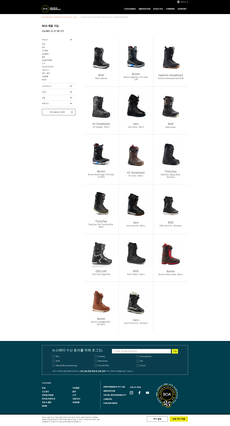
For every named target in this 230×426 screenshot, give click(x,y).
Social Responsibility (115, 394)
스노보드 (45, 54)
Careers (108, 399)
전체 (43, 44)
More (44, 79)
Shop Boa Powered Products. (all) (60, 17)
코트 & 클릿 (47, 402)
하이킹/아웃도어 (48, 66)
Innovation (109, 390)
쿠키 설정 (157, 419)
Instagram (131, 393)
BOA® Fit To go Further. (56, 9)
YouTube (147, 393)
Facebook (139, 393)
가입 (175, 351)
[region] (115, 420)
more (44, 405)
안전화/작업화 (47, 60)
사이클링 (45, 50)
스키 (43, 63)
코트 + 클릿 (46, 73)
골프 (43, 57)
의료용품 (45, 76)
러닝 (43, 47)
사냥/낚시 (45, 70)
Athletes (158, 8)
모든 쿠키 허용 (178, 419)
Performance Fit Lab (114, 386)
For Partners (110, 403)
